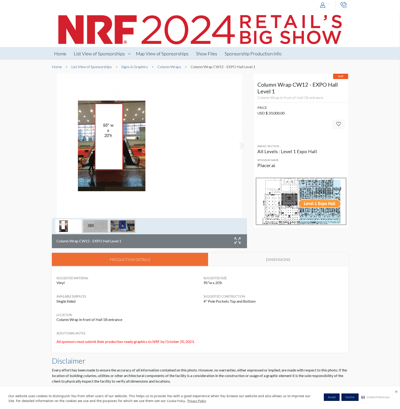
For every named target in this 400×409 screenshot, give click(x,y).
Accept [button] (332, 397)
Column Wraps (169, 67)
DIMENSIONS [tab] (278, 259)
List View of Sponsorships (99, 53)
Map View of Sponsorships (162, 53)
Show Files (206, 53)
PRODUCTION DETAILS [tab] (130, 259)
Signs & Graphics (134, 67)
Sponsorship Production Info (253, 53)
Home (60, 53)
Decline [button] (350, 397)
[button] (375, 397)
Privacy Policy (197, 401)
